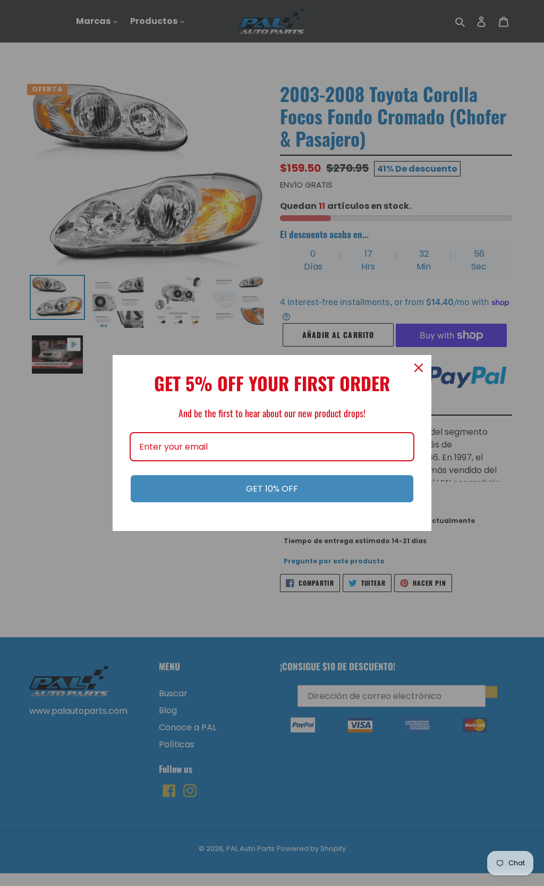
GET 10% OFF (272, 489)
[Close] (418, 368)
